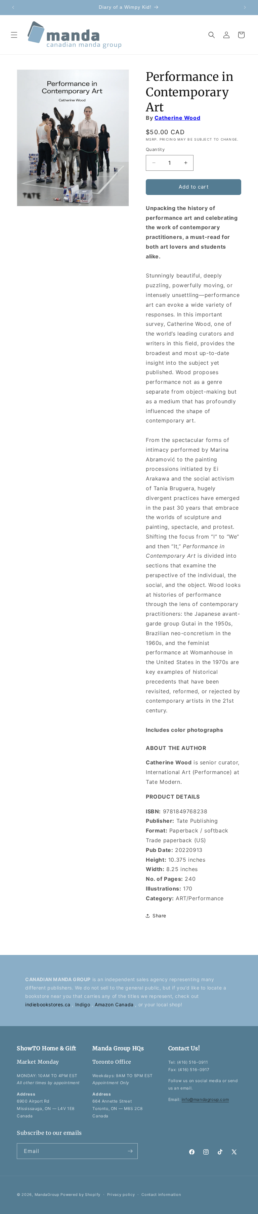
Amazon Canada (115, 1004)
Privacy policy (121, 1194)
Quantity (155, 149)
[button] (14, 35)
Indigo (83, 1004)
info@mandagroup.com (205, 1099)
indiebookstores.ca (48, 1004)
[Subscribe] (130, 1151)
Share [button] (159, 915)
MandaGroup (47, 1194)
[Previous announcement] (13, 7)
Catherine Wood (177, 117)
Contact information (161, 1194)
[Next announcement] (245, 7)
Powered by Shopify (80, 1194)
